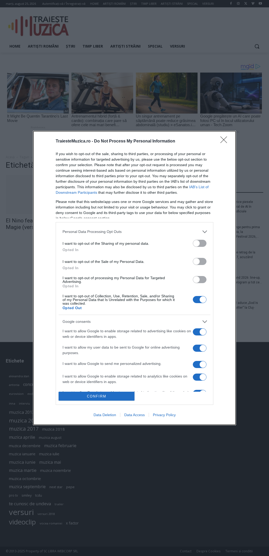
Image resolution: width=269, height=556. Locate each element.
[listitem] (134, 231)
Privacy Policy (164, 415)
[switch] (199, 243)
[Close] (225, 141)
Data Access (134, 415)
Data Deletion (105, 415)
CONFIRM (96, 396)
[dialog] (134, 278)
